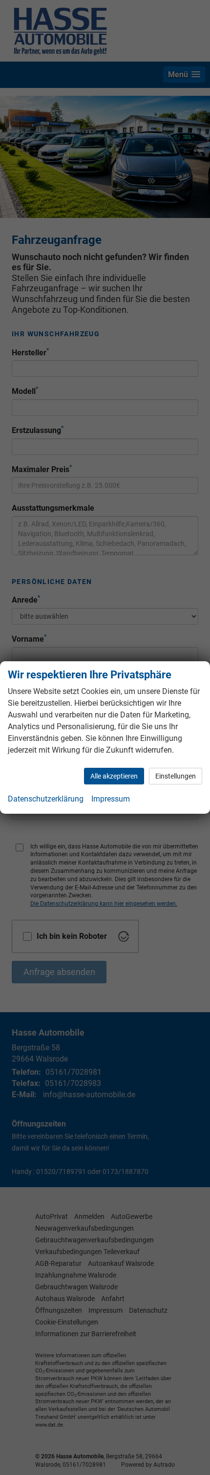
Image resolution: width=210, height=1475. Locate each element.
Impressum (110, 798)
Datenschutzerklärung (46, 798)
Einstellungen (175, 776)
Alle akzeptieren (114, 776)
